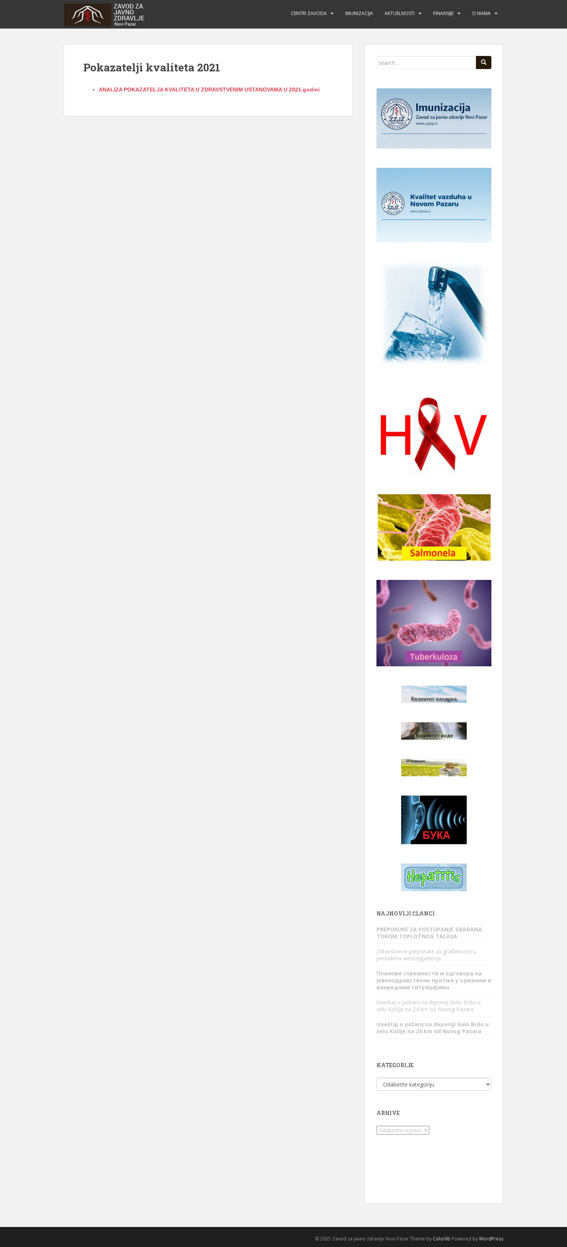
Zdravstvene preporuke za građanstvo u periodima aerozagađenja (426, 955)
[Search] (483, 62)
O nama (481, 13)
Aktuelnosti (400, 13)
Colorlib (442, 1238)
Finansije (443, 13)
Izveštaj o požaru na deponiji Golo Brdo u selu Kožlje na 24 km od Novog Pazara (428, 1006)
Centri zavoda (309, 13)
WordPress (491, 1238)
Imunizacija (359, 13)
